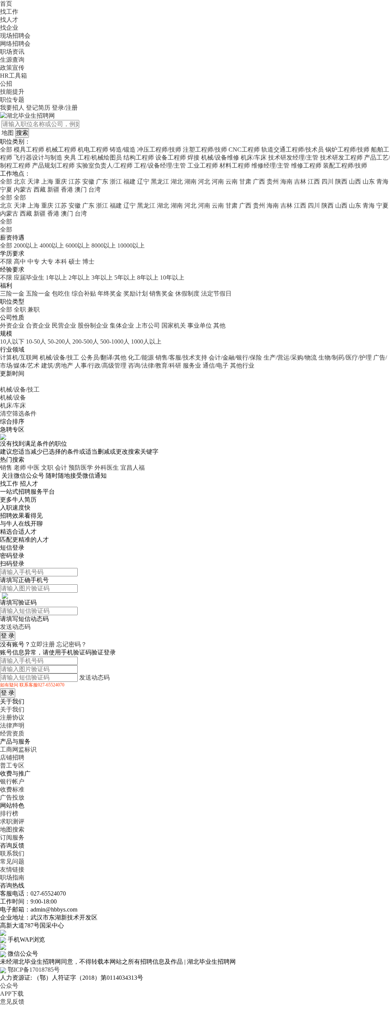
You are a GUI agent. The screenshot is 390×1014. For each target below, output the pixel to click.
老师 (20, 467)
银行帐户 (12, 781)
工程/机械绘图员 (100, 157)
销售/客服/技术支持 (181, 357)
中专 (33, 261)
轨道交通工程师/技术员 (292, 149)
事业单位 (199, 325)
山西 (355, 181)
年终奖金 (110, 293)
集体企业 (122, 325)
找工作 (9, 11)
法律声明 (12, 725)
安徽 (88, 181)
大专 (47, 261)
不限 (6, 261)
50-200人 (59, 341)
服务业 (192, 365)
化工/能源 (141, 357)
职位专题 (12, 99)
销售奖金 (161, 293)
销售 (6, 467)
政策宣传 (12, 67)
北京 (20, 181)
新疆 (53, 189)
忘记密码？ (71, 644)
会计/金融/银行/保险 (235, 357)
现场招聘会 (15, 35)
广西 (259, 181)
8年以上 (147, 277)
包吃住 (61, 293)
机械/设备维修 (220, 157)
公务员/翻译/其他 (103, 357)
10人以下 (12, 341)
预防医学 (81, 467)
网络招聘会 (15, 43)
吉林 (300, 181)
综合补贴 (84, 293)
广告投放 (12, 797)
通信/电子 (216, 365)
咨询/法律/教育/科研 (154, 365)
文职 (47, 467)
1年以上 (56, 277)
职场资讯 (12, 51)
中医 (33, 467)
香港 (67, 189)
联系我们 (12, 853)
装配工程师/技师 (345, 165)
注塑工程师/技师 (205, 149)
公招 (6, 83)
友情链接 (12, 869)
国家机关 (173, 325)
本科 (61, 261)
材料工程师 (234, 165)
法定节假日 (216, 293)
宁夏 (6, 189)
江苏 (75, 181)
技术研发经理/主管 (294, 157)
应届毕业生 (29, 277)
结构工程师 (138, 157)
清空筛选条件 (18, 413)
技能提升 (12, 91)
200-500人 (85, 341)
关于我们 (12, 709)
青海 (382, 181)
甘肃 (245, 181)
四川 (327, 181)
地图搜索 (12, 829)
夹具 (70, 157)
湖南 (190, 181)
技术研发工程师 (341, 157)
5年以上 (125, 277)
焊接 (193, 157)
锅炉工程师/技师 (347, 149)
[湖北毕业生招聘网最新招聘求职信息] (27, 115)
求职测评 (12, 821)
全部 (6, 149)
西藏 (40, 189)
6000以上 (78, 245)
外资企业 (12, 325)
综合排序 (12, 421)
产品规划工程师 (54, 165)
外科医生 (106, 467)
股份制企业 (93, 325)
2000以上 (26, 245)
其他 (219, 325)
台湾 (94, 189)
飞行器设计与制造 (38, 157)
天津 (33, 181)
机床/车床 (254, 157)
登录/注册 (65, 107)
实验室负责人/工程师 (104, 165)
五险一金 (38, 293)
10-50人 (36, 341)
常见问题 (12, 861)
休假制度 (187, 293)
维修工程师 (306, 165)
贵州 (273, 181)
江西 (314, 181)
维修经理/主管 (270, 165)
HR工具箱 (13, 75)
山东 (369, 181)
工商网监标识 (18, 749)
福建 (129, 181)
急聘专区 (12, 429)
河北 (204, 181)
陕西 (341, 181)
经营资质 (12, 733)
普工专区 (12, 765)
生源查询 (12, 59)
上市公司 (148, 325)
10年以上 (172, 277)
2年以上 (79, 277)
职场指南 (12, 877)
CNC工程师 (244, 149)
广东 (102, 181)
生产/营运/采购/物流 (290, 357)
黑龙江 (160, 181)
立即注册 (42, 644)
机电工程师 (93, 149)
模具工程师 (29, 149)
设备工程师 (170, 157)
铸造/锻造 (123, 149)
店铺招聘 (12, 757)
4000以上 (52, 245)
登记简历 (38, 107)
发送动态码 (15, 627)
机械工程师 (61, 149)
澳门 (81, 189)
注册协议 (12, 717)
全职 (20, 309)
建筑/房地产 (57, 365)
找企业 (9, 27)
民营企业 (64, 325)
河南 (218, 181)
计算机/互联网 (19, 357)
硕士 (75, 261)
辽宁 (143, 181)
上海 (47, 181)
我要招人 (12, 107)
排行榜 (9, 813)
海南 (286, 181)
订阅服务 (12, 837)
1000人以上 (146, 341)
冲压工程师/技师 (159, 149)
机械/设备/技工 (59, 357)
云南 (231, 181)
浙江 (116, 181)
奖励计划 (135, 293)
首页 (6, 3)
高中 (20, 261)
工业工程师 (202, 165)
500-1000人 (114, 341)
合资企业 (38, 325)
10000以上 (131, 245)
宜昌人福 (132, 467)
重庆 (61, 181)
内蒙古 (23, 189)
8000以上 (103, 245)
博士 (88, 261)
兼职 (33, 309)
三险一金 (12, 293)
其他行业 (242, 365)
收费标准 (12, 789)
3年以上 (102, 277)
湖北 (177, 181)
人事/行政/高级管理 (100, 365)
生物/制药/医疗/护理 (345, 357)
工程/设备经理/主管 (160, 165)
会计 (61, 467)
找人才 (9, 19)
